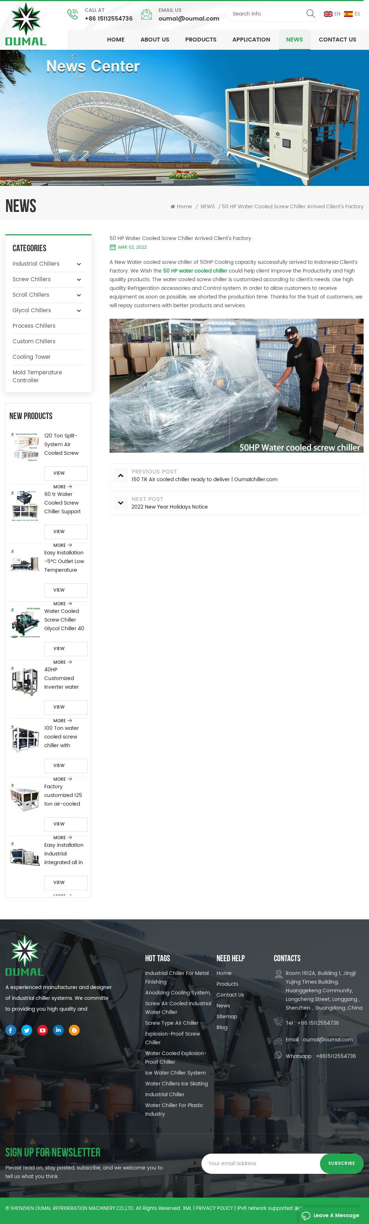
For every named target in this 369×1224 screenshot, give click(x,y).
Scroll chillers (31, 295)
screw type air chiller (172, 1023)
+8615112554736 (336, 1056)
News (223, 1006)
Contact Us (337, 39)
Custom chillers (34, 341)
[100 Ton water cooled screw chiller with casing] (25, 739)
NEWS (294, 39)
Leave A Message (336, 1215)
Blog (222, 1027)
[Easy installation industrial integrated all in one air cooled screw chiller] (25, 856)
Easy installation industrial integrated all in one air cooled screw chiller (64, 854)
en (337, 14)
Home (116, 39)
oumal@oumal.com (189, 19)
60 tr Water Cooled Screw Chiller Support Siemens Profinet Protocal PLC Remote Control (65, 503)
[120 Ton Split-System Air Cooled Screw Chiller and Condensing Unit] (25, 447)
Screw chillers (32, 279)
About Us (155, 39)
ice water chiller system (175, 1073)
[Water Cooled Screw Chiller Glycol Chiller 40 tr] (25, 623)
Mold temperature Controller (37, 376)
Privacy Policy (214, 1208)
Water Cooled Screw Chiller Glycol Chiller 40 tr (64, 620)
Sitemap (227, 1016)
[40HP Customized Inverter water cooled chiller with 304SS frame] (25, 681)
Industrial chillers (36, 264)
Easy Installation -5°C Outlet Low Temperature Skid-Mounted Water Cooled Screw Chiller (64, 562)
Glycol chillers (32, 310)
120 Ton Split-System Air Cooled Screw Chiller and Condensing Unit (64, 445)
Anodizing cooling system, (178, 993)
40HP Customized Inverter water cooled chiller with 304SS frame (61, 679)
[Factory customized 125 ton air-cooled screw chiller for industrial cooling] (25, 798)
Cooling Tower (32, 357)
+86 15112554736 (109, 19)
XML (187, 1208)
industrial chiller (164, 1094)
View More (59, 475)
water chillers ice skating (176, 1084)
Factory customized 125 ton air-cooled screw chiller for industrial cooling (65, 796)
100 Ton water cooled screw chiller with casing (61, 737)
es (357, 14)
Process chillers (34, 326)
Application (251, 39)
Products (201, 39)
